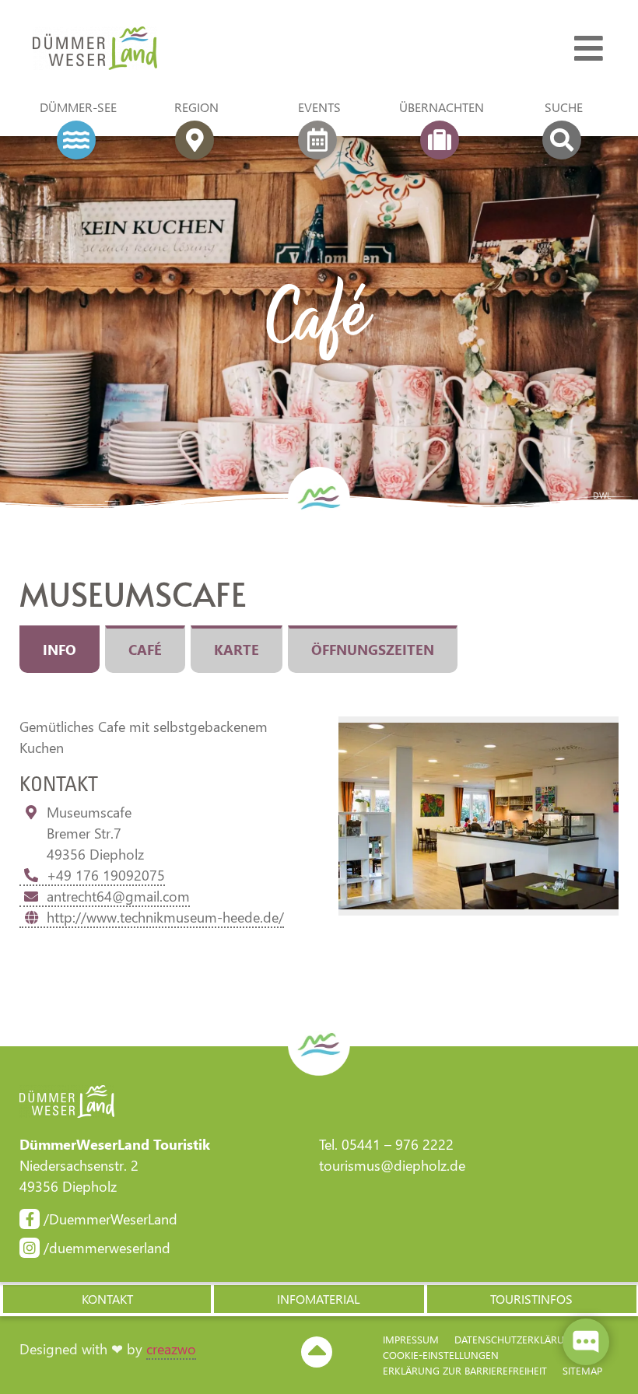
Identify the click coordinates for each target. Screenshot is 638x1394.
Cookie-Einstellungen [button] (441, 1354)
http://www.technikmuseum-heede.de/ (165, 917)
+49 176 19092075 (106, 875)
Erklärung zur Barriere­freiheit (465, 1370)
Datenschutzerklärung (516, 1339)
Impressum (411, 1339)
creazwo (171, 1349)
